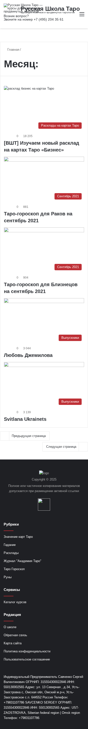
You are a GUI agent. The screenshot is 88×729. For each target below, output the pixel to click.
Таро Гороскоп (14, 569)
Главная (12, 49)
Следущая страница (61, 446)
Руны (7, 577)
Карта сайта (13, 643)
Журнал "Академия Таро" (22, 561)
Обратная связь (15, 635)
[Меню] (81, 16)
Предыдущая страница (29, 436)
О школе (10, 627)
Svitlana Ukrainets (25, 419)
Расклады (11, 553)
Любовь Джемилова (28, 355)
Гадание (10, 545)
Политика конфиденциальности (27, 651)
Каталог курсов (15, 602)
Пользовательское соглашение (27, 659)
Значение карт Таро (18, 537)
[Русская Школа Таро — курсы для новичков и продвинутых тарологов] (23, 8)
